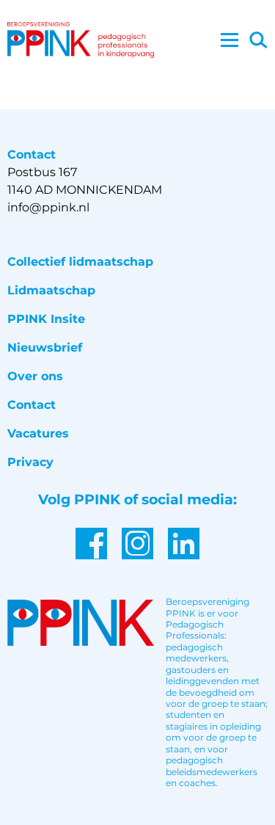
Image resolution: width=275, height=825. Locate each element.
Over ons (35, 376)
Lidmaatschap (51, 290)
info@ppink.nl (48, 207)
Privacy (30, 462)
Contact (31, 405)
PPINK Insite (46, 319)
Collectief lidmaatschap (80, 262)
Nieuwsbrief (44, 348)
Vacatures (38, 433)
